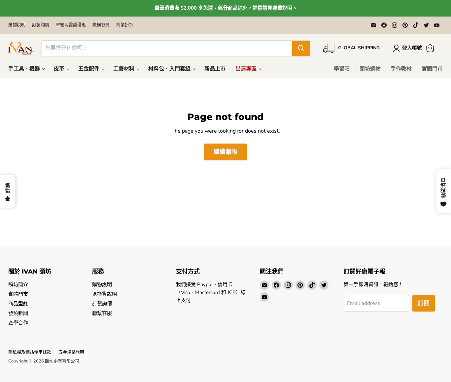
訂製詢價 (40, 24)
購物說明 (16, 24)
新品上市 (215, 68)
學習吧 (342, 68)
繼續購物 (225, 152)
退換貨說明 (104, 294)
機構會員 (101, 24)
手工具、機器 (24, 68)
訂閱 (424, 303)
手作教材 (401, 68)
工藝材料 (124, 68)
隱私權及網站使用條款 (29, 352)
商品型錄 (18, 303)
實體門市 (432, 68)
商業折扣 (124, 24)
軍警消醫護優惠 (71, 24)
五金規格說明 (71, 352)
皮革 (60, 68)
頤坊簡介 (18, 284)
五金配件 (89, 68)
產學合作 (18, 322)
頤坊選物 (370, 68)
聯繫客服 (102, 313)
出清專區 (246, 68)
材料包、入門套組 (170, 68)
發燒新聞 (18, 313)
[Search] (301, 48)
